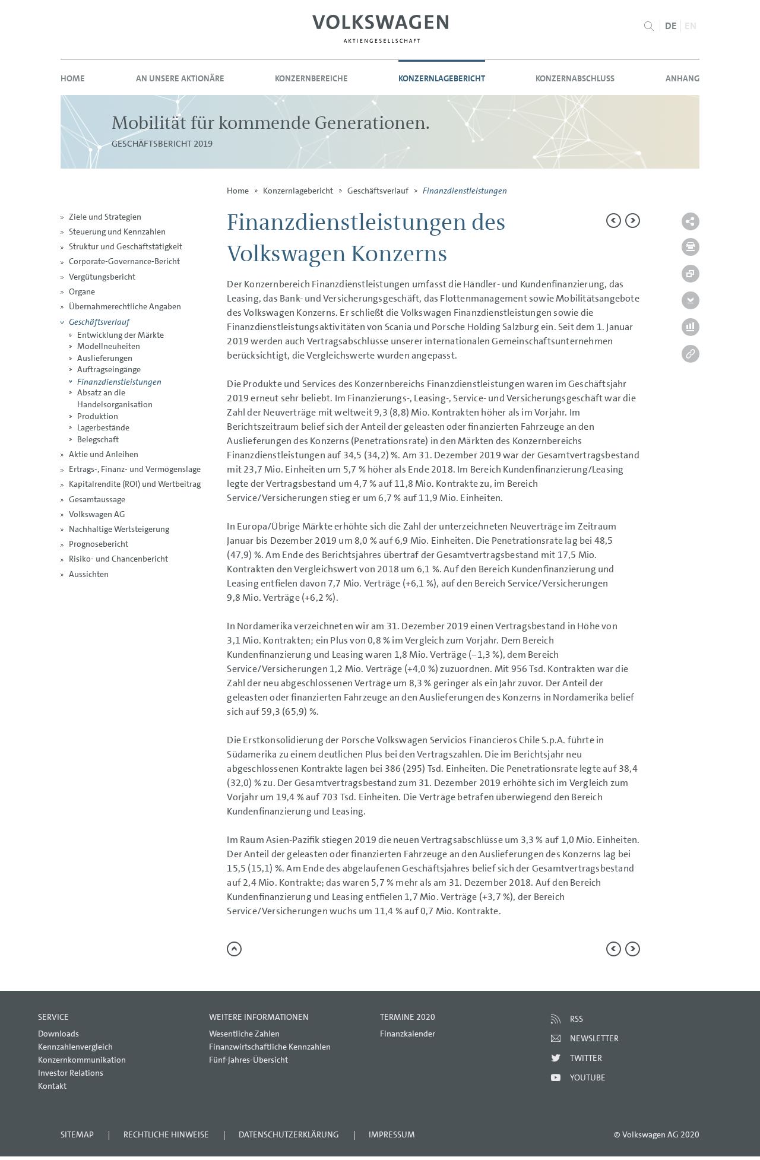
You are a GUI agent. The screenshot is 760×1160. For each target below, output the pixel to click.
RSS (576, 1018)
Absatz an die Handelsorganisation (115, 398)
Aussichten (89, 574)
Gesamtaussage (97, 499)
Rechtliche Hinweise (166, 1134)
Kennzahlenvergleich (75, 1046)
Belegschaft (98, 439)
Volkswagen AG (97, 514)
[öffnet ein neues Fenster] (380, 29)
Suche (649, 26)
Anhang (682, 78)
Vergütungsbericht (102, 276)
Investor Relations (70, 1072)
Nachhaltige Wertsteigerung (119, 529)
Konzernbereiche (311, 78)
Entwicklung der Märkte (120, 334)
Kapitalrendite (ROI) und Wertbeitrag (135, 483)
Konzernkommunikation (82, 1059)
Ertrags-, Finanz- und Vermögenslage (135, 469)
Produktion (97, 416)
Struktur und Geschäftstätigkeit (125, 246)
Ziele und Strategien (105, 216)
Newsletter (594, 1038)
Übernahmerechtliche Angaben (125, 306)
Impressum (392, 1134)
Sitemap (77, 1134)
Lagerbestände (103, 427)
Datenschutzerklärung (289, 1134)
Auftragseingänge (109, 369)
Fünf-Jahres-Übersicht (248, 1059)
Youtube (588, 1077)
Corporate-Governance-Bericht (124, 261)
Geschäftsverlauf (99, 321)
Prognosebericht (98, 543)
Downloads (58, 1033)
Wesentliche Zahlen (244, 1033)
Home (73, 78)
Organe (82, 291)
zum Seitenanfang (234, 949)
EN (690, 26)
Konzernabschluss (575, 78)
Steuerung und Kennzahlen (117, 231)
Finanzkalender (407, 1033)
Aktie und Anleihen (103, 454)
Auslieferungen (104, 358)
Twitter (586, 1058)
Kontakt (52, 1085)
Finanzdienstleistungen (119, 381)
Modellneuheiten (108, 346)
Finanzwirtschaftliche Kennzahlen (270, 1046)
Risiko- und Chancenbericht (118, 558)
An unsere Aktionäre (180, 78)
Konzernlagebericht (441, 78)
